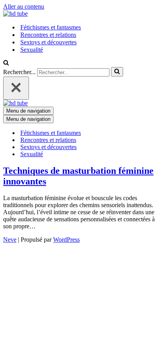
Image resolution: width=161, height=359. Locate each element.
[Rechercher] (6, 63)
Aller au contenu (23, 6)
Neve (9, 239)
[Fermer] (16, 88)
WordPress (66, 239)
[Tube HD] (15, 13)
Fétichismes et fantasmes (50, 27)
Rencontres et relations (48, 34)
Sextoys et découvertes (48, 42)
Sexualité (31, 49)
